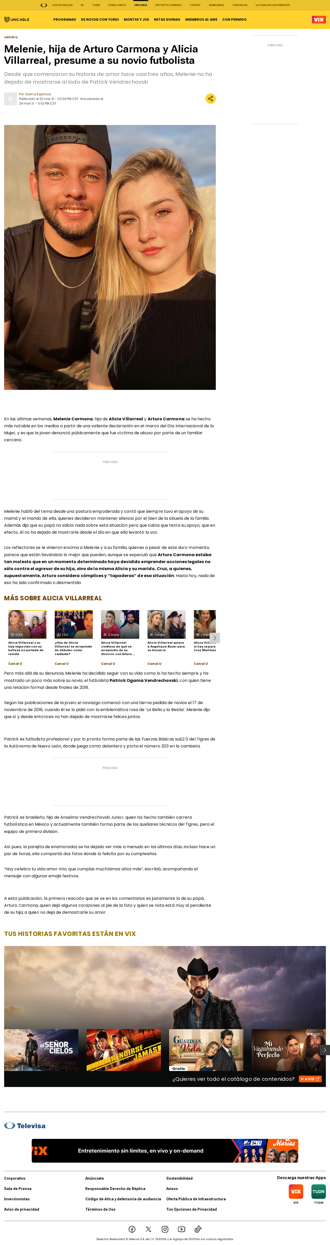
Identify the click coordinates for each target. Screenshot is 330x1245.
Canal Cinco (117, 5)
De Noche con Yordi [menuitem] (100, 19)
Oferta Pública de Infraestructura (196, 1199)
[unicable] (17, 19)
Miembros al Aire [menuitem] (201, 19)
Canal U (15, 664)
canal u (11, 37)
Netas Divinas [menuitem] (167, 19)
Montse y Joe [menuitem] (136, 19)
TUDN (96, 5)
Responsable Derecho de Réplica (115, 1189)
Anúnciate (94, 1178)
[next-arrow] (215, 638)
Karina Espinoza (38, 94)
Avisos (172, 1189)
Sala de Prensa (17, 1189)
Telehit (195, 5)
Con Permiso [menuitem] (234, 19)
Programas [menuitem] (64, 19)
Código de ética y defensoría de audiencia (123, 1199)
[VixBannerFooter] (165, 1151)
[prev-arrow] (1, 1050)
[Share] (210, 98)
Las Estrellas (62, 5)
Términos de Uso (100, 1209)
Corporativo (15, 1178)
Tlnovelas (240, 5)
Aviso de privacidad (21, 1209)
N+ (82, 5)
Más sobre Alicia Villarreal (53, 598)
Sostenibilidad (179, 1178)
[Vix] (319, 19)
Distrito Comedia (168, 5)
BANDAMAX (216, 5)
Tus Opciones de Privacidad (191, 1209)
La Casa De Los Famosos (273, 5)
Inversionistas (17, 1199)
